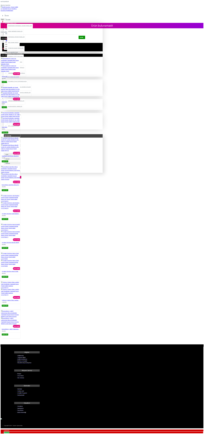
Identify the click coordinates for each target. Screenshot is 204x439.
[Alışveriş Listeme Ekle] (3, 84)
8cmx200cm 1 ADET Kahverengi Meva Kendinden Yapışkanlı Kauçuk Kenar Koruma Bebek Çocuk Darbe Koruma (11, 329)
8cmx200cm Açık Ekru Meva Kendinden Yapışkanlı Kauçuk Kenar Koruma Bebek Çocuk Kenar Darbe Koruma (11, 185)
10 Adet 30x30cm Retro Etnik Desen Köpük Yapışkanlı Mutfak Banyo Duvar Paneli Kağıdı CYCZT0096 (11, 271)
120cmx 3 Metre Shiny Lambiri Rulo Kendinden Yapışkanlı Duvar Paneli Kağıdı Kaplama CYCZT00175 (11, 300)
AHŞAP (7, 154)
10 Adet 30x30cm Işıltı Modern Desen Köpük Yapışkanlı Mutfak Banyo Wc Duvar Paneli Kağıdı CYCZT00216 (11, 213)
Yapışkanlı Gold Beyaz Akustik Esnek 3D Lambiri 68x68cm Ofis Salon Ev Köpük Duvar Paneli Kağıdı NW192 (11, 156)
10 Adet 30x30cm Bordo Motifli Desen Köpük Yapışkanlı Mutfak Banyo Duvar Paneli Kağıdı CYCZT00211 (11, 242)
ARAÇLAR (7, 158)
